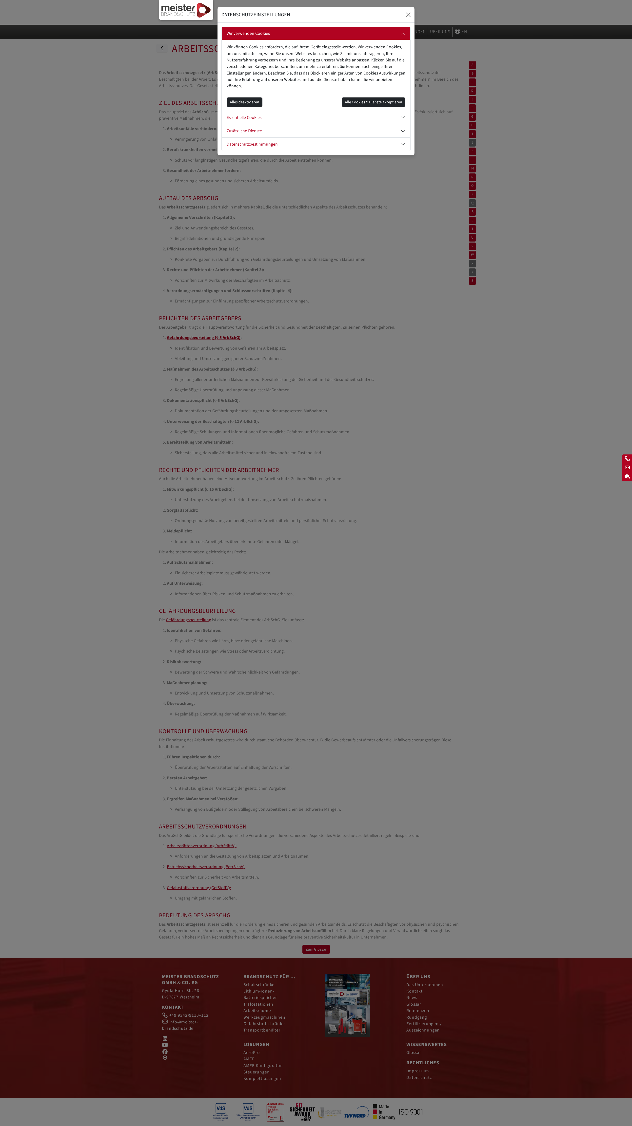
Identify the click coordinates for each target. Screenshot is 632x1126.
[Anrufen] (627, 458)
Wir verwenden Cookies (248, 33)
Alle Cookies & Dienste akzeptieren (373, 102)
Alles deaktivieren (244, 102)
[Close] (408, 15)
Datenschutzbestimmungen (252, 144)
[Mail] (627, 467)
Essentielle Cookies (244, 117)
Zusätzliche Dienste (244, 131)
